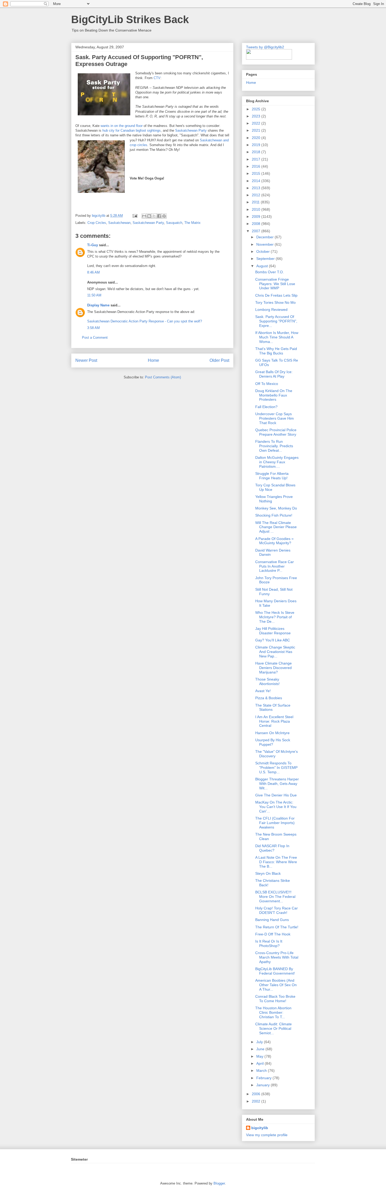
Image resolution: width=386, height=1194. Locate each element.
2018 (256, 152)
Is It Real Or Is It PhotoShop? (268, 943)
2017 (256, 159)
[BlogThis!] (149, 216)
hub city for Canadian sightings (131, 130)
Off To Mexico (266, 384)
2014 (256, 181)
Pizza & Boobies (268, 698)
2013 (256, 188)
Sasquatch (174, 223)
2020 (256, 138)
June (260, 1049)
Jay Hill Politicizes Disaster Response (273, 630)
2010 (256, 209)
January (263, 1085)
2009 (256, 216)
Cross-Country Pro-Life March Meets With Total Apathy (276, 957)
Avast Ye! (263, 691)
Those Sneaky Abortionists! (267, 681)
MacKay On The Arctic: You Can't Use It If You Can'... (275, 806)
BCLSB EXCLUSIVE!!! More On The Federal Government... (275, 896)
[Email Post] (134, 216)
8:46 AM (93, 272)
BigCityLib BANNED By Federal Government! (275, 971)
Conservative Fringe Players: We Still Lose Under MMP (275, 283)
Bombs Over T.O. (269, 272)
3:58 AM (93, 328)
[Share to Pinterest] (164, 216)
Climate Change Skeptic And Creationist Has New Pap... (275, 651)
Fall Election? (266, 407)
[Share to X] (154, 216)
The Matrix (192, 223)
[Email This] (144, 216)
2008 (256, 224)
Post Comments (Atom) (163, 377)
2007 (256, 231)
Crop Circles (96, 223)
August (262, 266)
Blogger (219, 1183)
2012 (256, 195)
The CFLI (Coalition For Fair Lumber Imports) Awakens (275, 822)
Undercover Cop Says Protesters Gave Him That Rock (274, 418)
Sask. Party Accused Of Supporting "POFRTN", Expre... (276, 321)
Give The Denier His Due (276, 795)
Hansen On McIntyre (272, 733)
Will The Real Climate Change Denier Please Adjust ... (276, 527)
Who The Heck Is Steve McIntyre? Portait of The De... (274, 617)
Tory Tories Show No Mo (275, 302)
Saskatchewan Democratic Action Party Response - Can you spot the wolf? (144, 321)
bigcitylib (99, 216)
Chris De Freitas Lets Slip (276, 295)
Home (153, 360)
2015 (256, 173)
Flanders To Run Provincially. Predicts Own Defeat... (274, 445)
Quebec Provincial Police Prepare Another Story (275, 432)
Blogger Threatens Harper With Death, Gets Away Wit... (277, 783)
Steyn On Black (268, 873)
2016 (256, 166)
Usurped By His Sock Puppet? (272, 742)
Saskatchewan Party (191, 130)
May (260, 1056)
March (262, 1070)
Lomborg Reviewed (271, 309)
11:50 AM (94, 295)
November (265, 244)
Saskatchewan (119, 223)
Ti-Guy (92, 245)
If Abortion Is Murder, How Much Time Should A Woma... (276, 337)
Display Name (98, 305)
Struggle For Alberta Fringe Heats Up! (272, 475)
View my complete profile (267, 1135)
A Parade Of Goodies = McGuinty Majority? (274, 541)
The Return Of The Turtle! (276, 927)
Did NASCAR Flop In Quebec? (272, 848)
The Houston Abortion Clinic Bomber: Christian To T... (273, 1012)
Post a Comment (95, 337)
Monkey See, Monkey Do (276, 508)
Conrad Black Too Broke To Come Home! (275, 998)
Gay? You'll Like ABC (272, 640)
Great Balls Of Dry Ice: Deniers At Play (274, 374)
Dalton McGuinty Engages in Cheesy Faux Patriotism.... (277, 462)
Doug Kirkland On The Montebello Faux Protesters (273, 395)
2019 (256, 145)
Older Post (219, 360)
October (263, 251)
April (260, 1063)
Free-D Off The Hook (272, 934)
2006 (256, 1094)
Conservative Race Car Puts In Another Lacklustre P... (274, 566)
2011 (256, 202)
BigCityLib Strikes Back (130, 19)
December (265, 237)
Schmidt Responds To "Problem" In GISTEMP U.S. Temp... (276, 767)
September (266, 258)
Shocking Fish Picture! (273, 515)
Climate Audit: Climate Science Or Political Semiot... (273, 1028)
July (260, 1042)
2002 (256, 1101)
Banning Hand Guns (272, 920)
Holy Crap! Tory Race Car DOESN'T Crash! (276, 910)
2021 (256, 130)
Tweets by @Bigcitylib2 (265, 47)
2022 (256, 123)
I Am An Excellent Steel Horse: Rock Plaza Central (274, 721)
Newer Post (86, 360)
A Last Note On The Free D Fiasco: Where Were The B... (276, 861)
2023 (256, 116)
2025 (256, 109)
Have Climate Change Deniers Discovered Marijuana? (273, 667)
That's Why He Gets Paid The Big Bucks (276, 351)
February (264, 1078)
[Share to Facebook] (159, 216)
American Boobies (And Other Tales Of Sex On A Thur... (276, 984)
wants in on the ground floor (122, 126)
